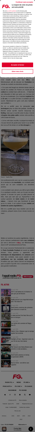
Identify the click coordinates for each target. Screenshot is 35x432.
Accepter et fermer (17, 65)
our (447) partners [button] (11, 11)
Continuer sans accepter (24, 2)
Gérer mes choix (17, 71)
